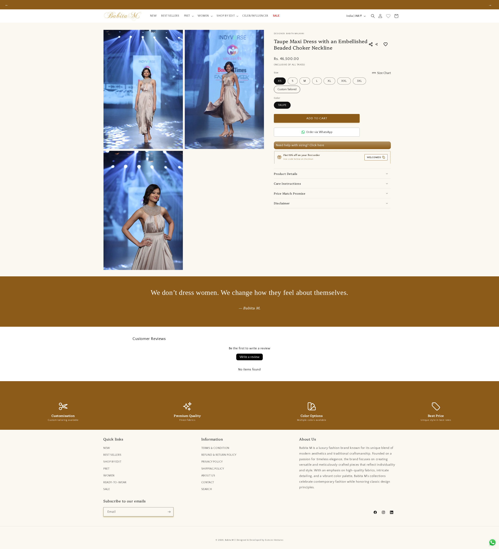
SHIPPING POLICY (212, 468)
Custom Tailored (287, 89)
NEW (106, 448)
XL (329, 80)
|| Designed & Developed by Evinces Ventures (258, 540)
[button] (188, 16)
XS (280, 80)
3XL (359, 80)
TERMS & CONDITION (215, 448)
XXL (344, 80)
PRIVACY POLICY (212, 461)
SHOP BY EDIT (112, 461)
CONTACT (207, 482)
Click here (317, 145)
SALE (106, 489)
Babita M (229, 540)
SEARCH (206, 489)
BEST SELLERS (112, 454)
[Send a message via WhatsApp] (492, 542)
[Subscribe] (169, 511)
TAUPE (282, 105)
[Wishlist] (388, 16)
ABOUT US (208, 475)
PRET (106, 468)
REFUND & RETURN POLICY (218, 454)
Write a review (249, 357)
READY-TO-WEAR (115, 482)
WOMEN (109, 475)
